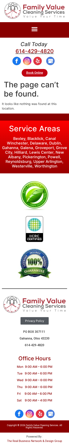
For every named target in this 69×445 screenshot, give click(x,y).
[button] (34, 29)
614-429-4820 (35, 51)
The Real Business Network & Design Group (34, 441)
